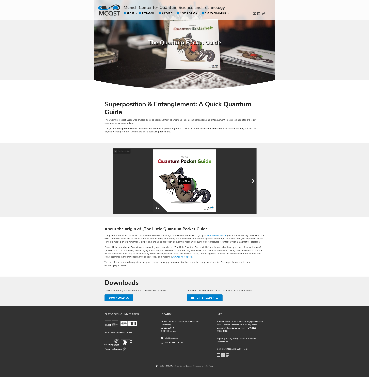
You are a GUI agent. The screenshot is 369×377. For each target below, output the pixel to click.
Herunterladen (202, 297)
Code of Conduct (248, 338)
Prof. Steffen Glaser (216, 235)
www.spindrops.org (182, 256)
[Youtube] (254, 13)
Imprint (220, 338)
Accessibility (222, 341)
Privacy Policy (232, 338)
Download (117, 297)
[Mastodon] (263, 13)
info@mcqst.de (171, 338)
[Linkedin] (258, 13)
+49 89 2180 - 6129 (174, 342)
